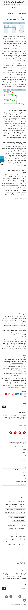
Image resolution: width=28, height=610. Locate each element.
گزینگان (13, 7)
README (24, 452)
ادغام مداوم (22, 531)
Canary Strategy (10, 509)
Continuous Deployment (19, 515)
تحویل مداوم (12, 533)
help (25, 455)
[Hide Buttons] (2, 164)
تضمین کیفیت (14, 536)
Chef (20, 512)
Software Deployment (21, 481)
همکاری (23, 544)
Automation (22, 504)
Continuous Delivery (21, 359)
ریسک (8, 539)
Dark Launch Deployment (19, 520)
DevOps (10, 176)
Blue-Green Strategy (20, 506)
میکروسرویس (12, 541)
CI (16, 512)
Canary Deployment (20, 509)
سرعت (23, 541)
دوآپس (24, 492)
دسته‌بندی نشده (22, 489)
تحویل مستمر (22, 536)
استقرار (9, 531)
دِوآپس (13, 539)
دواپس (8, 170)
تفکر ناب (7, 536)
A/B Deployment (21, 501)
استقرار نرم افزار (22, 484)
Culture (10, 517)
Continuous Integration (15, 79)
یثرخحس (9, 544)
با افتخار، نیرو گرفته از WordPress (18, 604)
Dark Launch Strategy (20, 523)
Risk (19, 525)
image (24, 449)
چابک (19, 544)
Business (11, 506)
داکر (25, 486)
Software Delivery (12, 525)
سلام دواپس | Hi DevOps (15, 2)
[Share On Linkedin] (2, 160)
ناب (6, 541)
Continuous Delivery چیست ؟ (16, 19)
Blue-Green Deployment (12, 504)
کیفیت (14, 544)
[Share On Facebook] (2, 154)
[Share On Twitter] (2, 157)
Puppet (23, 525)
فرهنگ (18, 541)
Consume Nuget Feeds (20, 446)
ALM (25, 464)
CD (24, 512)
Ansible (9, 501)
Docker (24, 475)
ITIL (25, 478)
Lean (6, 523)
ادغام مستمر (15, 531)
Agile (14, 501)
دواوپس (23, 539)
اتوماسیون (11, 528)
